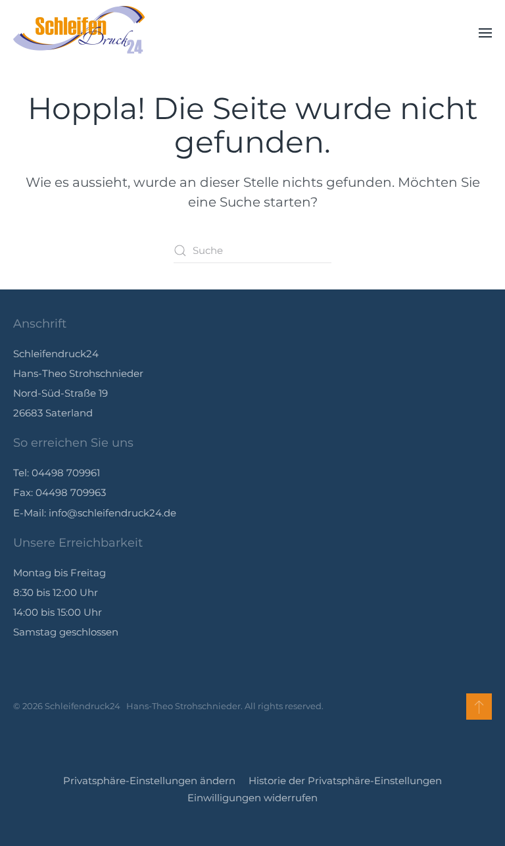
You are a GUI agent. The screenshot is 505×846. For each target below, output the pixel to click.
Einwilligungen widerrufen (252, 797)
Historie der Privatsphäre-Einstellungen (345, 780)
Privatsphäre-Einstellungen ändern (149, 780)
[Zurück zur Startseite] (79, 33)
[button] (485, 33)
